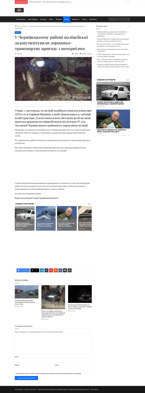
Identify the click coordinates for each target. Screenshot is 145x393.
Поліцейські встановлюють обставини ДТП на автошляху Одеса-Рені (25, 302)
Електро (43, 19)
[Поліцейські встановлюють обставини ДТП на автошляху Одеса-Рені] (26, 291)
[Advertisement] (53, 167)
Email (17, 365)
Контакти (93, 19)
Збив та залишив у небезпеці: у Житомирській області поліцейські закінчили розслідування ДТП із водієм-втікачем (53, 314)
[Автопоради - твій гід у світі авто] (19, 10)
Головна (19, 26)
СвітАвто (75, 19)
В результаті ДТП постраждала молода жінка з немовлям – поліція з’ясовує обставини (80, 306)
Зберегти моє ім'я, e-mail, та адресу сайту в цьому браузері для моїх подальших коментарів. (48, 373)
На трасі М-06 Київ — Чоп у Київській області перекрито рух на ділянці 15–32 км (54, 2)
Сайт (56, 365)
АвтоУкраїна (32, 19)
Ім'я (17, 357)
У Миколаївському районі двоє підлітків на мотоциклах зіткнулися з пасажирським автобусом (112, 34)
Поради (59, 19)
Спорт (84, 19)
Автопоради (20, 19)
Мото (51, 19)
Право (66, 19)
